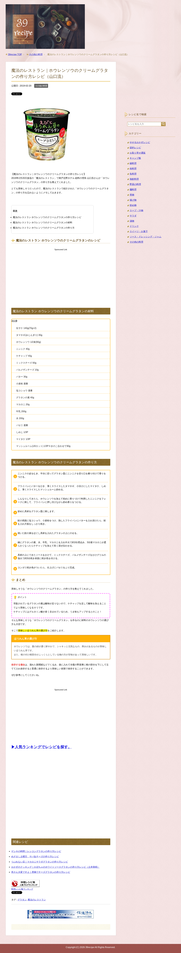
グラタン (22, 899)
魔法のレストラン (37, 899)
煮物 (132, 195)
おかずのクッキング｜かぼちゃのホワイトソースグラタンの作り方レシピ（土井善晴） (55, 867)
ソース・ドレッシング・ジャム (145, 236)
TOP (15, 54)
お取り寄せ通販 (138, 153)
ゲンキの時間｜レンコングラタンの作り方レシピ (36, 851)
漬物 (132, 221)
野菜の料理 (135, 184)
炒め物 (133, 205)
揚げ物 (133, 200)
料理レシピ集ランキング (22, 889)
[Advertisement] (60, 275)
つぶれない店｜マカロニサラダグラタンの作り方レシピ (39, 862)
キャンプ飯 (135, 158)
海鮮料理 (134, 179)
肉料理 (133, 168)
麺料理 (133, 189)
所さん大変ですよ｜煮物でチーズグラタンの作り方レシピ (40, 872)
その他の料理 (41, 86)
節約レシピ (135, 147)
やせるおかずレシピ (140, 142)
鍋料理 (133, 163)
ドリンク (134, 226)
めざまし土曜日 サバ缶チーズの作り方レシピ (35, 856)
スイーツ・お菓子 (139, 231)
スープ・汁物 (136, 210)
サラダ (133, 215)
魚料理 (133, 174)
